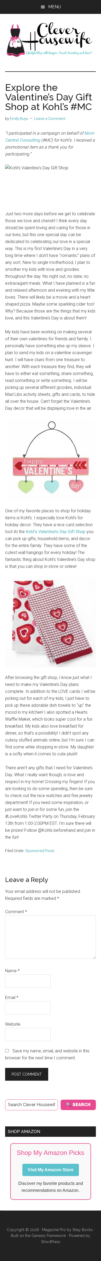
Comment (16, 911)
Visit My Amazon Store (51, 1170)
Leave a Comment (49, 118)
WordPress (50, 1242)
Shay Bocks (82, 1230)
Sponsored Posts (39, 851)
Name (12, 970)
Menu (54, 6)
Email (11, 997)
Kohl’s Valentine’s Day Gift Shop (55, 531)
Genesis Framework (49, 1235)
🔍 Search (78, 1104)
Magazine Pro (54, 1230)
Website (12, 1024)
